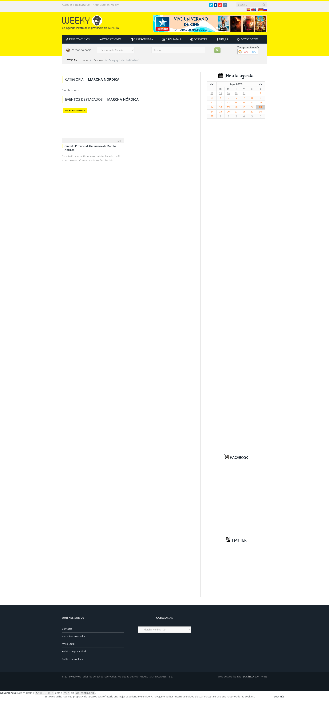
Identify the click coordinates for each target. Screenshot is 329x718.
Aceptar (264, 696)
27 (212, 93)
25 (220, 111)
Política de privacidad (74, 651)
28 (220, 93)
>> (260, 84)
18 (220, 107)
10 (212, 102)
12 (228, 102)
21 (244, 107)
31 (244, 93)
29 (228, 93)
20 (236, 107)
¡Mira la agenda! (238, 75)
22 (252, 107)
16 (260, 102)
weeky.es (75, 676)
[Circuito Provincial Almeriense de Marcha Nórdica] (93, 124)
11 (220, 102)
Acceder (67, 4)
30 (236, 93)
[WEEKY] (90, 22)
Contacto (67, 628)
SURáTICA (248, 676)
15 (252, 102)
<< (212, 84)
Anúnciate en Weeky (106, 4)
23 (260, 107)
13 (236, 102)
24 (212, 111)
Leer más (279, 696)
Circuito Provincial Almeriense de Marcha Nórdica (91, 147)
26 (228, 111)
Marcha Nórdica (75, 110)
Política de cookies (72, 659)
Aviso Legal (68, 643)
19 (228, 107)
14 (244, 102)
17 (212, 107)
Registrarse (82, 4)
